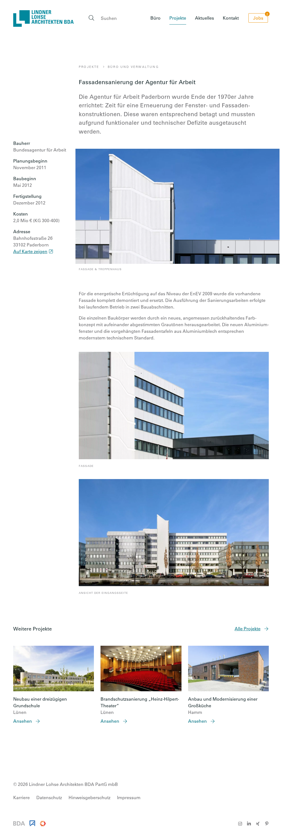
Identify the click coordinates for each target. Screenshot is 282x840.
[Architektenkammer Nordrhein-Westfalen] (32, 824)
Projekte (177, 18)
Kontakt (231, 18)
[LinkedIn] (249, 824)
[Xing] (258, 824)
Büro (155, 18)
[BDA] (19, 824)
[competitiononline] (43, 824)
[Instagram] (240, 824)
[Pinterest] (266, 824)
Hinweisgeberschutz (89, 797)
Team (152, 53)
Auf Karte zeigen (30, 251)
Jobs (260, 17)
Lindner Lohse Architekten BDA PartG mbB (43, 18)
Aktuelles (204, 18)
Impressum (128, 797)
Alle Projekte (248, 628)
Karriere (154, 63)
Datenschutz (49, 797)
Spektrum (156, 43)
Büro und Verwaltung (133, 67)
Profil (151, 33)
